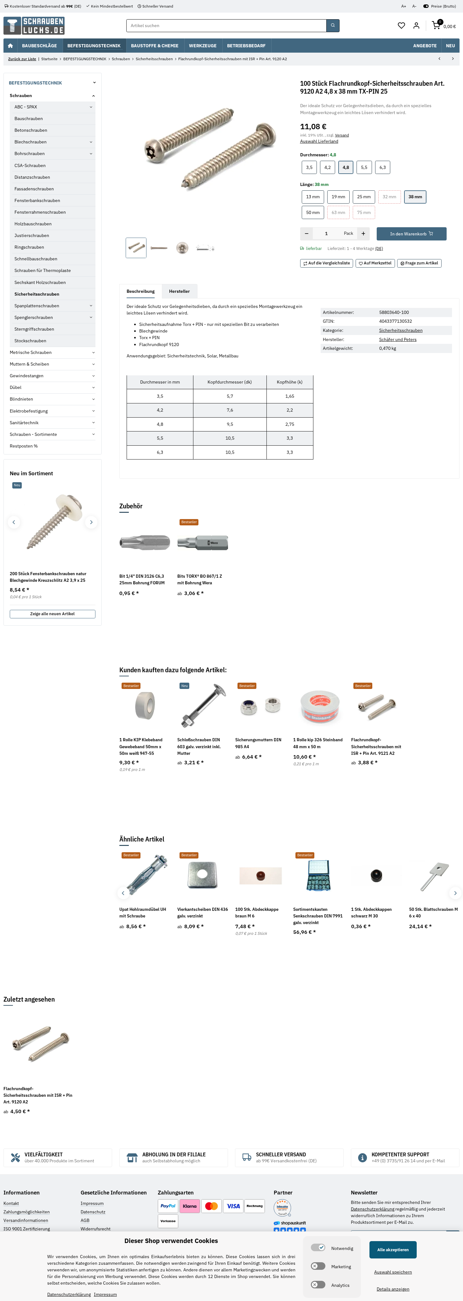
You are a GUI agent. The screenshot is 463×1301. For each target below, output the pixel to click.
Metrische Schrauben (31, 352)
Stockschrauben (30, 341)
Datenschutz (93, 1212)
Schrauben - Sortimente (33, 434)
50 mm (315, 212)
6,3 (385, 167)
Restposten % (24, 446)
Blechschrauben (30, 142)
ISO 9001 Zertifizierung (26, 1229)
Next (455, 893)
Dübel (15, 387)
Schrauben (21, 95)
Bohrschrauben (29, 153)
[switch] (318, 1247)
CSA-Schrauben (30, 165)
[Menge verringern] (306, 234)
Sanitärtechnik (24, 422)
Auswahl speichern (393, 1272)
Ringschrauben (29, 247)
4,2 (329, 167)
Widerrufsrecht (96, 1229)
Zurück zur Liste (22, 58)
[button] (401, 26)
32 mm (392, 196)
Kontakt (11, 1203)
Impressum (92, 1203)
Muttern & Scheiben (29, 364)
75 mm (366, 212)
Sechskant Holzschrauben (40, 282)
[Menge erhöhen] (363, 234)
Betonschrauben (30, 130)
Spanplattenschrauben (36, 306)
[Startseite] (10, 45)
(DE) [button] (379, 248)
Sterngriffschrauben (34, 329)
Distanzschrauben (32, 177)
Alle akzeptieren (393, 1249)
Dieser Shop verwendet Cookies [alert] (171, 1240)
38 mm (417, 196)
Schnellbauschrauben (35, 259)
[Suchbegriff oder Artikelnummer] (333, 25)
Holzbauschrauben (33, 224)
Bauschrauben (28, 118)
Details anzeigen (393, 1289)
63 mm (341, 212)
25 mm (366, 196)
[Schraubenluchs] (34, 25)
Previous (123, 893)
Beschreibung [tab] (141, 291)
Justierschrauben (31, 235)
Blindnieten (21, 399)
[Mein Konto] (416, 26)
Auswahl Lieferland (319, 141)
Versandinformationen (25, 1220)
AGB (85, 1220)
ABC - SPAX (25, 107)
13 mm (315, 196)
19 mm (341, 196)
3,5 (311, 167)
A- (414, 6)
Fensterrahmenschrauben (40, 212)
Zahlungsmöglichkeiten (26, 1212)
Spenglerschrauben (33, 317)
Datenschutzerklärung (372, 1209)
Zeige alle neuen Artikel (52, 613)
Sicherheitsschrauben (401, 330)
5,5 (366, 167)
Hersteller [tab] (179, 291)
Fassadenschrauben (34, 189)
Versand (342, 134)
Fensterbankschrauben (37, 200)
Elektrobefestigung (29, 411)
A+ (403, 6)
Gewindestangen (26, 376)
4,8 (348, 167)
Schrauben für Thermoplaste (42, 270)
